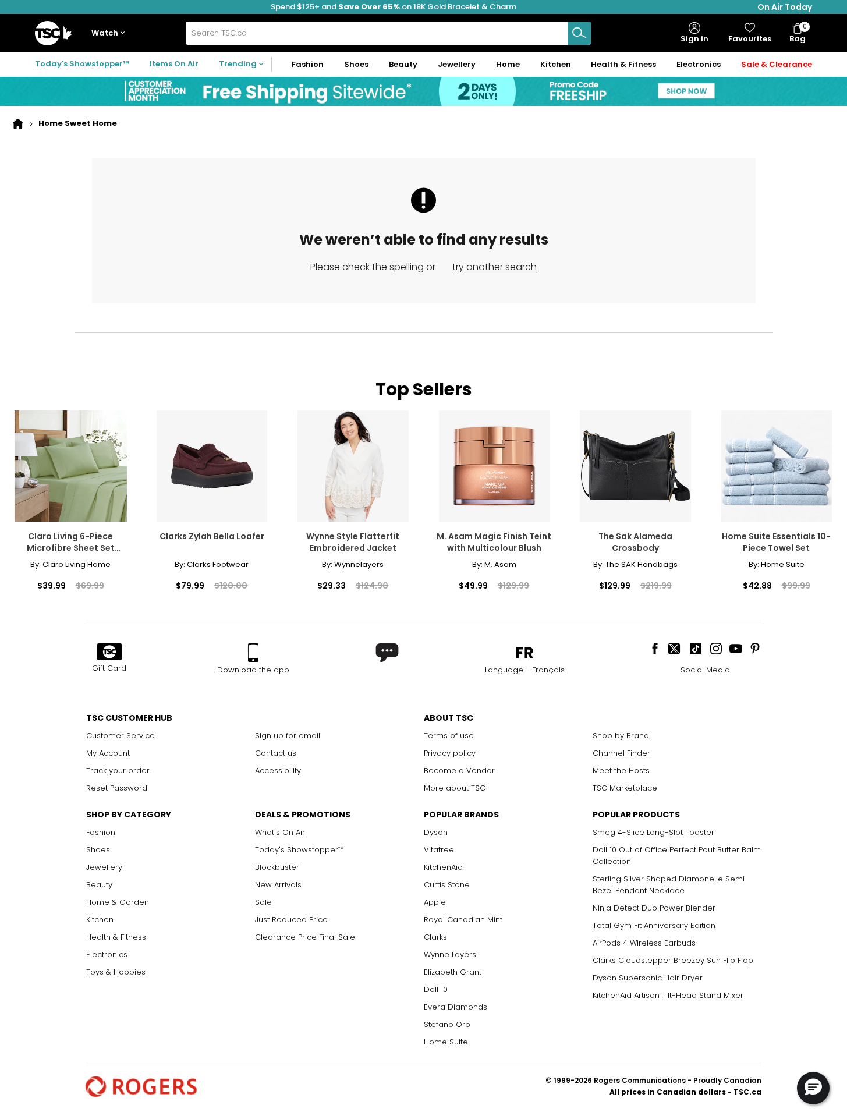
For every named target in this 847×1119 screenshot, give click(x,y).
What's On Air (280, 832)
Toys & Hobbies (116, 972)
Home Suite (446, 1041)
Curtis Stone (447, 884)
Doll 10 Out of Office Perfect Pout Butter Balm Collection (677, 855)
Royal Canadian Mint (463, 919)
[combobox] (388, 33)
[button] (110, 33)
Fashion (100, 832)
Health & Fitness (116, 937)
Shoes (98, 849)
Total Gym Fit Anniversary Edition (654, 925)
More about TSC (454, 788)
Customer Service (120, 735)
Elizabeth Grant (452, 972)
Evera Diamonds (455, 1006)
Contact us (275, 753)
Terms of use (449, 735)
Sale (263, 902)
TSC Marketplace (625, 788)
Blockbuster (277, 867)
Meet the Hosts (621, 770)
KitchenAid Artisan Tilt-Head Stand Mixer (668, 995)
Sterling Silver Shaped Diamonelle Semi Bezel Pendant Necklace (669, 884)
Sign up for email (287, 735)
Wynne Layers (450, 954)
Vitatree (439, 849)
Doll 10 (436, 989)
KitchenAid (443, 867)
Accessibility (278, 770)
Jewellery (104, 867)
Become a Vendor (459, 770)
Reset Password (116, 788)
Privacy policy (450, 753)
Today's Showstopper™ (82, 63)
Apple (435, 902)
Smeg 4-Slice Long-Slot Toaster (653, 832)
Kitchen (100, 919)
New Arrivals (278, 884)
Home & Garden (117, 902)
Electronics (106, 954)
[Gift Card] (109, 652)
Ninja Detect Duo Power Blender (654, 907)
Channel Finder (621, 753)
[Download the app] (253, 652)
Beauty (99, 884)
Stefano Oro (447, 1024)
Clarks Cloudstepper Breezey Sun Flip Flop (673, 960)
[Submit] (579, 33)
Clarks (435, 937)
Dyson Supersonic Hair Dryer (648, 977)
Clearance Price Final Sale (305, 937)
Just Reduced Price (291, 919)
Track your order (118, 770)
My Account (108, 753)
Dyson (436, 832)
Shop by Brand (621, 735)
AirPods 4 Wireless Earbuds (644, 942)
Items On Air (174, 63)
